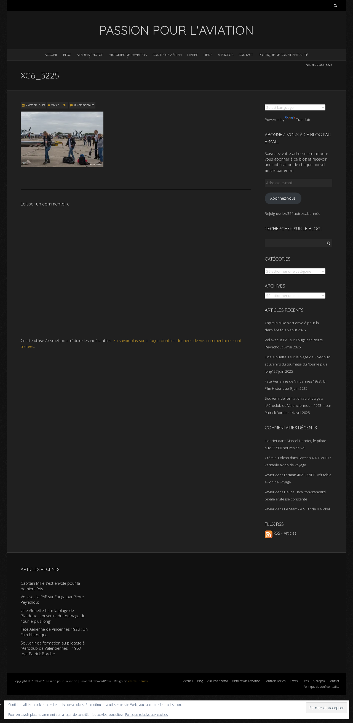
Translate (303, 119)
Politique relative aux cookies (146, 714)
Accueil (51, 55)
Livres (192, 55)
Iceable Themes (137, 681)
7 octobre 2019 (35, 105)
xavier (55, 105)
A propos (225, 55)
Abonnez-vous (283, 198)
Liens (208, 55)
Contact (246, 55)
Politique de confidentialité (283, 55)
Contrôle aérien (167, 55)
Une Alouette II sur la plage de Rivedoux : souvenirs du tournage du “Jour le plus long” (298, 364)
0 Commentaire (84, 105)
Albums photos (90, 55)
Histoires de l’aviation (128, 55)
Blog (67, 55)
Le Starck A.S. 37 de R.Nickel (307, 509)
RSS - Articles (284, 533)
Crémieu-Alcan (277, 457)
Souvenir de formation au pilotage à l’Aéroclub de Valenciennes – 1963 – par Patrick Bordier (298, 405)
